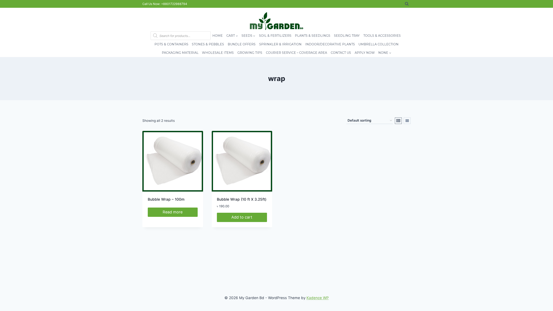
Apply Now (365, 53)
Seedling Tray (347, 36)
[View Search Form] (407, 4)
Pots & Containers (171, 44)
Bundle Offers (242, 44)
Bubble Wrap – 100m (166, 199)
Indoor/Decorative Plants (330, 44)
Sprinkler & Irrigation (280, 44)
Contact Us (341, 53)
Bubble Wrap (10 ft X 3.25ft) (241, 199)
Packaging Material (180, 53)
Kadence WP (318, 298)
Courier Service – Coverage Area (296, 53)
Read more (173, 212)
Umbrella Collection (378, 44)
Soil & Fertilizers (275, 36)
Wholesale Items (218, 53)
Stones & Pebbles (208, 44)
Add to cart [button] (241, 217)
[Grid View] (398, 120)
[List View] (407, 120)
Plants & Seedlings (312, 36)
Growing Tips (249, 53)
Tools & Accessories (382, 36)
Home (217, 36)
